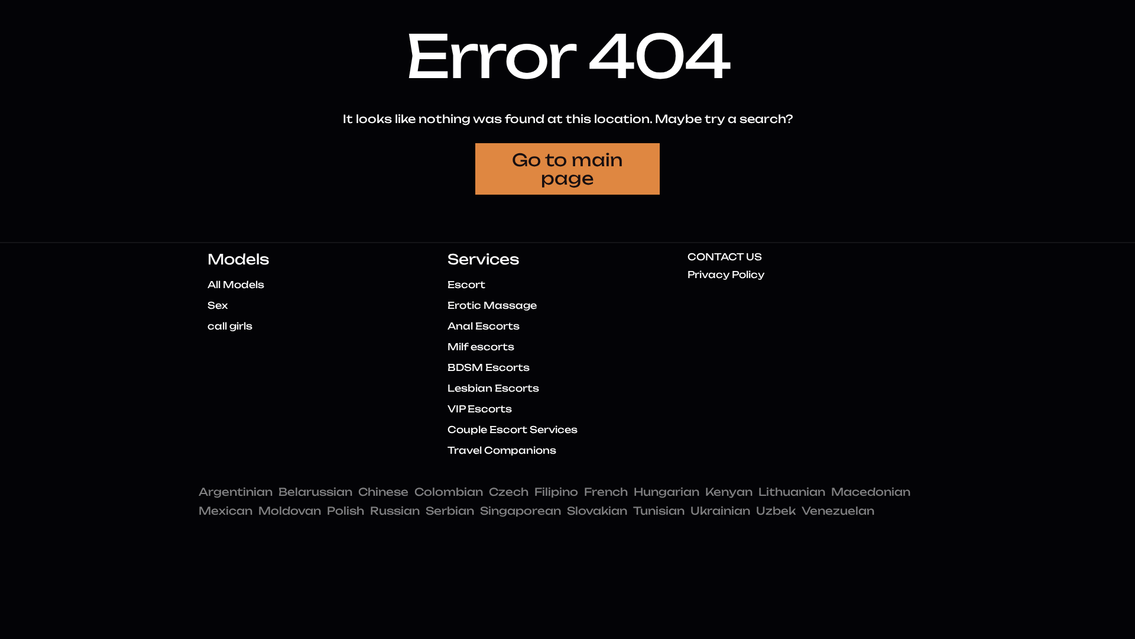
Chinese (383, 491)
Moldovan (289, 510)
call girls (229, 326)
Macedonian (870, 491)
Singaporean (520, 510)
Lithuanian (791, 491)
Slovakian (597, 510)
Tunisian (659, 510)
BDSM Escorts (488, 367)
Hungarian (666, 491)
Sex (217, 305)
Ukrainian (720, 510)
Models (238, 259)
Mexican (225, 510)
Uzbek (776, 510)
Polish (345, 510)
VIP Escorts (479, 409)
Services (483, 259)
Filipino (556, 491)
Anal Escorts (483, 326)
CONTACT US (725, 257)
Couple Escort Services (512, 429)
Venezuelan (838, 510)
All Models (235, 285)
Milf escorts (480, 347)
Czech (508, 491)
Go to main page (567, 169)
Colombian (448, 491)
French (606, 491)
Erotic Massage (492, 305)
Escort (466, 285)
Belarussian (315, 491)
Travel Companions (501, 450)
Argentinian (236, 491)
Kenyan (729, 491)
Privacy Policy (726, 274)
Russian (395, 510)
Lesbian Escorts (493, 388)
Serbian (450, 510)
